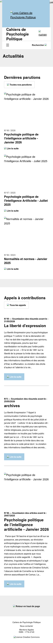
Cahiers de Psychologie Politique (27, 622)
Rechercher (38, 45)
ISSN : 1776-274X (26, 632)
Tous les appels (17, 305)
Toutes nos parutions (20, 84)
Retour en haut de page (27, 606)
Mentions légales (26, 630)
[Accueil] (26, 15)
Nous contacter (26, 626)
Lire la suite (12, 148)
